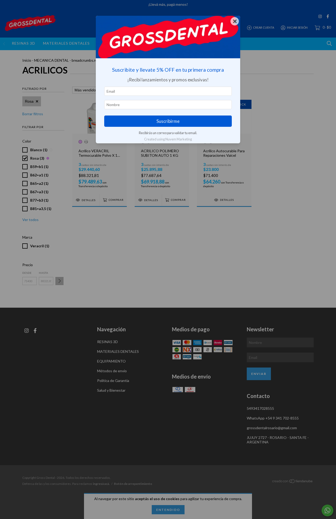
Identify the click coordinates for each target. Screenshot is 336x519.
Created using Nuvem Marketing (168, 139)
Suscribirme (168, 121)
